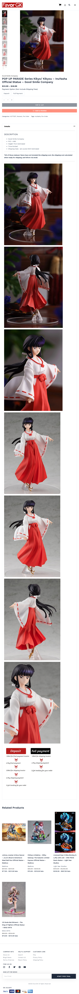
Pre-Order (44, 116)
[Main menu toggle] (75, 5)
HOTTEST (13, 116)
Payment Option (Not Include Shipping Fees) (20, 89)
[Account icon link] (65, 5)
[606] (4, 53)
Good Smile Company (10, 76)
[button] (69, 5)
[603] (4, 29)
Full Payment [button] (18, 93)
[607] (4, 61)
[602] (4, 21)
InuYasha (38, 116)
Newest (19, 116)
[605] (4, 45)
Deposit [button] (6, 93)
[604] (4, 37)
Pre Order (26, 116)
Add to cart (39, 105)
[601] (42, 41)
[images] (4, 67)
